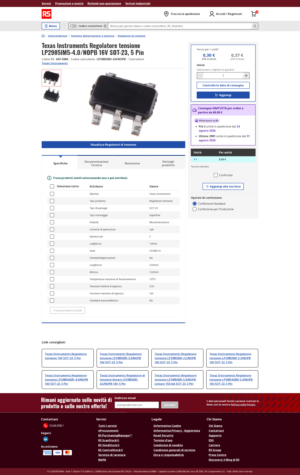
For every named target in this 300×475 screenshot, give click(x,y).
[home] (43, 35)
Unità (201, 65)
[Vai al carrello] (253, 14)
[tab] (59, 162)
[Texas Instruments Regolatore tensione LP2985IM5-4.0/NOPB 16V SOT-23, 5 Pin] (123, 104)
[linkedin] (45, 439)
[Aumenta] (245, 75)
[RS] (46, 14)
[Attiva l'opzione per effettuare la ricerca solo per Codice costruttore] (105, 26)
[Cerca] (254, 26)
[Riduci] (200, 75)
